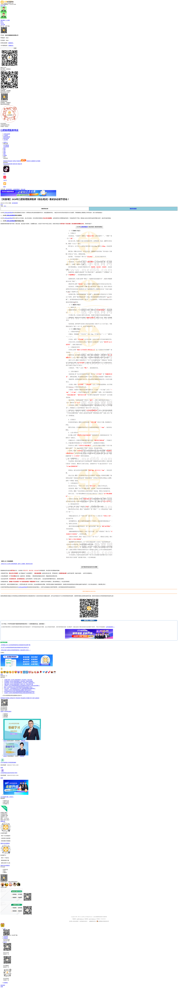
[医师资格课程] (15, 794)
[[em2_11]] (29, 672)
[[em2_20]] (54, 672)
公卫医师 (5, 135)
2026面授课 (6, 146)
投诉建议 (5, 982)
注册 (4, 5)
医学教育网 (9, 189)
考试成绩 (23, 698)
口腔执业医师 (6, 134)
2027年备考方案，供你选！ (7, 796)
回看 (2, 767)
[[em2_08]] (21, 672)
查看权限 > (11, 43)
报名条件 (10, 161)
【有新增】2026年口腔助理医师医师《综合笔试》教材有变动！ (19, 682)
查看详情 (3, 821)
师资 (4, 154)
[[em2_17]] (46, 672)
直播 (4, 152)
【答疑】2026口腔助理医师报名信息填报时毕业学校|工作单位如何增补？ (22, 685)
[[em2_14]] (38, 672)
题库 (4, 148)
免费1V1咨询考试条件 (6, 711)
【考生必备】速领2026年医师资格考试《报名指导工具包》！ (16, 650)
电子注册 (32, 698)
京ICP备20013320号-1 (83, 921)
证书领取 (38, 161)
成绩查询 (33, 161)
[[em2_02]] (4, 672)
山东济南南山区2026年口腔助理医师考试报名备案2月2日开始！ (19, 691)
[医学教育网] (7, 3)
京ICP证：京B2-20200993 (74, 921)
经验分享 (20, 163)
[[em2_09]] (24, 672)
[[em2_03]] (7, 672)
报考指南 (3, 698)
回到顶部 (3, 985)
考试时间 (18, 161)
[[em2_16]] (43, 672)
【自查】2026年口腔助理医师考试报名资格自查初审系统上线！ (19, 692)
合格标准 (37, 698)
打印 (2, 204)
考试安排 (18, 698)
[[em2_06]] (15, 672)
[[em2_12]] (32, 672)
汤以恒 (5, 740)
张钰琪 (5, 756)
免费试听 (23, 740)
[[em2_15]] (40, 672)
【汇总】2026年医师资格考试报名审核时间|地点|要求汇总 (15, 647)
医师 (14, 626)
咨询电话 (5, 938)
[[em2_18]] (49, 672)
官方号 (2, 23)
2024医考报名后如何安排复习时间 (9, 772)
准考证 (14, 161)
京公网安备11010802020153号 (103, 921)
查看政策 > (11, 45)
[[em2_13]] (35, 672)
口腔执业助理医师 (8, 212)
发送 (2, 674)
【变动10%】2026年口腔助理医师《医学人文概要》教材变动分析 (17, 563)
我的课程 (3, 20)
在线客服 (5, 936)
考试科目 (28, 161)
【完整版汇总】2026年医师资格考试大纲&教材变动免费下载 (15, 644)
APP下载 (3, 24)
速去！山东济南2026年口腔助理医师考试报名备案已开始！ (18, 687)
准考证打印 (13, 698)
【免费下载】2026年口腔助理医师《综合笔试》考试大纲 (18, 679)
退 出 (2, 21)
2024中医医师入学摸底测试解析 (8, 762)
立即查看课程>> (110, 626)
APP (4, 928)
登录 (2, 5)
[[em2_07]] (18, 672)
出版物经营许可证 (92, 921)
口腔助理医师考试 (9, 130)
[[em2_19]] (52, 672)
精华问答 (15, 163)
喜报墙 (5, 155)
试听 (4, 151)
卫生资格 (5, 139)
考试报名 (7, 698)
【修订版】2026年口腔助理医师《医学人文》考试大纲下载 (18, 684)
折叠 (2, 986)
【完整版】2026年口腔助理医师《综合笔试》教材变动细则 (18, 681)
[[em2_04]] (10, 672)
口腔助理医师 (16, 189)
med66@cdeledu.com (80, 918)
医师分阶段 (6, 138)
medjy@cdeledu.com (92, 918)
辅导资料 (10, 163)
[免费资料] (3, 926)
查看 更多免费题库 (5, 843)
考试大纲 (5, 163)
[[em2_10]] (27, 672)
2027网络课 (6, 145)
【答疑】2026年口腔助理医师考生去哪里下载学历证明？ (18, 690)
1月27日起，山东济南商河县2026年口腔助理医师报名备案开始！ (20, 688)
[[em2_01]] (2, 672)
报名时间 (5, 161)
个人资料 (7, 20)
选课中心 (5, 142)
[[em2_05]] (13, 672)
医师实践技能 (6, 136)
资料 (4, 149)
